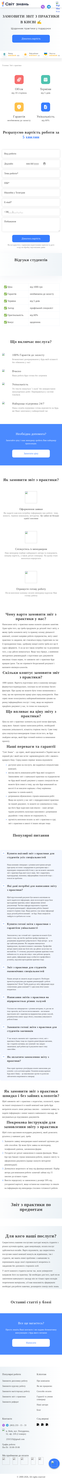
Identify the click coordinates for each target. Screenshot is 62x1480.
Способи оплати (44, 1391)
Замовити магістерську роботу (16, 1391)
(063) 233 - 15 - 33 (18, 1425)
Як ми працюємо (44, 1386)
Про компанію (43, 1381)
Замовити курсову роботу (14, 1386)
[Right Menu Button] (58, 7)
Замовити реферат (10, 1402)
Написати (31, 1342)
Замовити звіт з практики (14, 1397)
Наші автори (42, 1405)
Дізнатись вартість (31, 38)
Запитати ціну (31, 453)
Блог (39, 1410)
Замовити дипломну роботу (15, 1381)
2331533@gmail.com (15, 1439)
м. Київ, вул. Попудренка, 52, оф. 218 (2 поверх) (17, 1432)
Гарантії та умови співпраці (45, 1398)
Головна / (6, 65)
